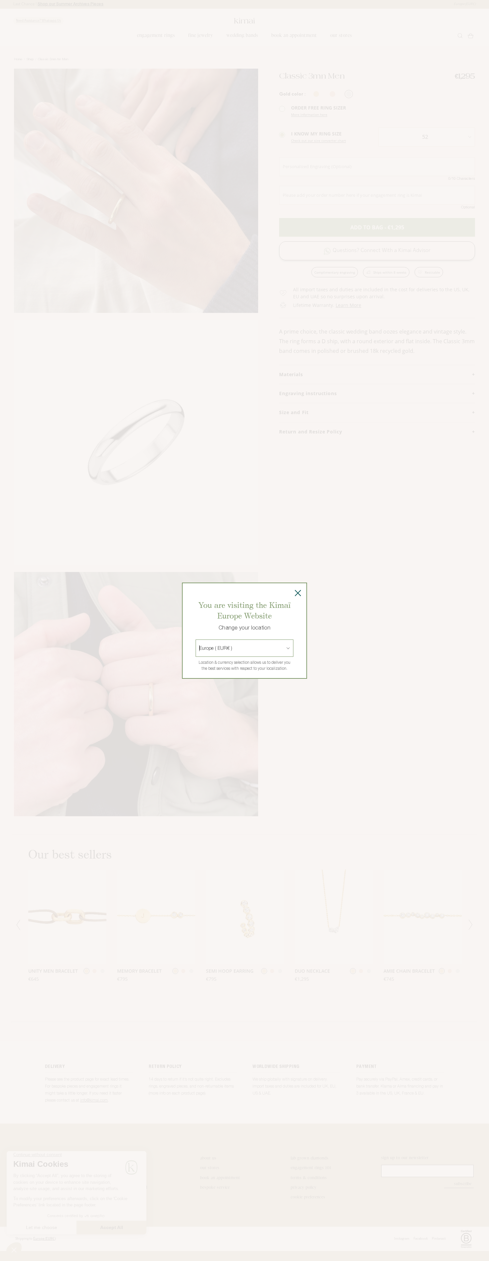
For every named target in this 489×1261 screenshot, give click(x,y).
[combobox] (200, 648)
